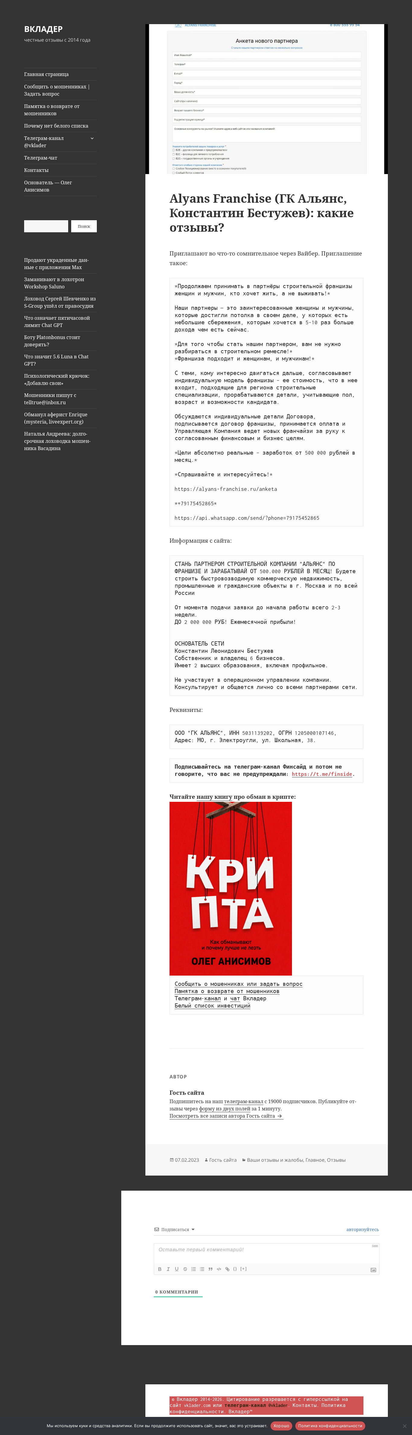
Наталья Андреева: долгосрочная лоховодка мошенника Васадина (57, 441)
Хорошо (282, 1425)
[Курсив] (168, 1269)
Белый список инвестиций (212, 1006)
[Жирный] (160, 1269)
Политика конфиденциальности (330, 1425)
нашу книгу (214, 797)
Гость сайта (223, 1160)
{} (235, 1268)
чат (235, 998)
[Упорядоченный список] (193, 1269)
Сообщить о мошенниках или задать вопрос (239, 984)
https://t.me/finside (322, 774)
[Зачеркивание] (185, 1269)
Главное (315, 1160)
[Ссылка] (227, 1269)
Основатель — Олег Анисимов (48, 186)
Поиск (84, 226)
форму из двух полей (224, 1108)
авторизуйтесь (362, 1229)
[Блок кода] (219, 1269)
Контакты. (306, 1405)
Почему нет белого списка (56, 125)
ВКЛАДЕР (43, 28)
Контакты (36, 170)
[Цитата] (210, 1269)
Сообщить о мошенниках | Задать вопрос (57, 90)
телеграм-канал (243, 1101)
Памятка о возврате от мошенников (52, 110)
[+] (243, 1268)
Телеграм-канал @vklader (44, 142)
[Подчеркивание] (177, 1269)
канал (212, 998)
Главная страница (46, 74)
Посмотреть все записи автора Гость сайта (223, 1116)
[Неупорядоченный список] (202, 1269)
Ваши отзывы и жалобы (275, 1160)
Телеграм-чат (40, 157)
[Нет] (404, 1426)
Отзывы (336, 1160)
